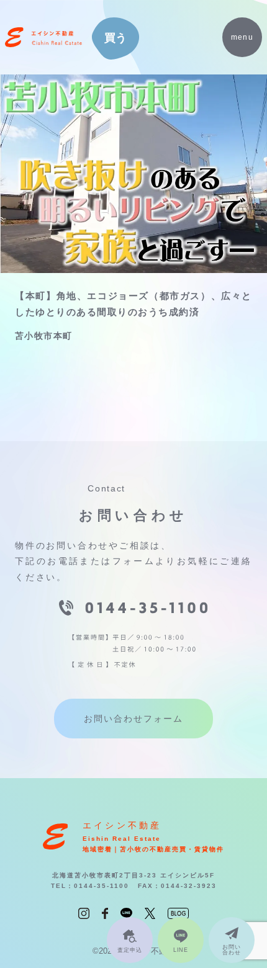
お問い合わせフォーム (133, 719)
